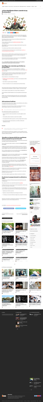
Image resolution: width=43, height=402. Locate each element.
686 (40, 292)
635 (13, 233)
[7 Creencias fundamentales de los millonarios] (31, 345)
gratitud (21, 182)
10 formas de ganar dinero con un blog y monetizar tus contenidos (21, 244)
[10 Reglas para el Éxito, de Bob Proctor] (17, 323)
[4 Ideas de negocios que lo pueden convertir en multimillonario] (22, 249)
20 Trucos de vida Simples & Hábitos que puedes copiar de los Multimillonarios (23, 318)
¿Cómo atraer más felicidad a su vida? (37, 386)
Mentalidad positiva (33, 193)
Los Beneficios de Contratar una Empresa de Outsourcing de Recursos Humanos (37, 208)
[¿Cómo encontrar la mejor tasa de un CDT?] (22, 257)
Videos (36, 6)
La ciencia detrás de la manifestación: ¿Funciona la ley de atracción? (7, 244)
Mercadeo (31, 243)
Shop (14, 0)
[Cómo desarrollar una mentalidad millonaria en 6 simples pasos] (8, 299)
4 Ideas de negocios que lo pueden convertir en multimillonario (20, 251)
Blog (9, 0)
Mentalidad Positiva (23, 6)
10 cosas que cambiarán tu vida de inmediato (23, 314)
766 (13, 247)
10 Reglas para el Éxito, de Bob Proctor (23, 322)
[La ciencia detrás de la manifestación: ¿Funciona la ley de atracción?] (8, 239)
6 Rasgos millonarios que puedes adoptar (37, 199)
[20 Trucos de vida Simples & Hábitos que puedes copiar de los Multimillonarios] (17, 318)
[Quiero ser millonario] (4, 3)
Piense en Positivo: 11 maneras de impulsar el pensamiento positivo (22, 214)
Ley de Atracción (16, 6)
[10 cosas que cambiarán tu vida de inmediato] (17, 315)
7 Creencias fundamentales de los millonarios (37, 314)
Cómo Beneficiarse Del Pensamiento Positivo (34, 195)
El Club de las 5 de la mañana (23, 325)
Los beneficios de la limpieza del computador (13, 205)
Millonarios (29, 6)
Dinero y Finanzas (5, 6)
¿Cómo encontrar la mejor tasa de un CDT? (21, 259)
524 (13, 293)
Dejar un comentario (6, 218)
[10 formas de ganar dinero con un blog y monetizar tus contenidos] (22, 239)
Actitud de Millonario (33, 235)
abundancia (11, 166)
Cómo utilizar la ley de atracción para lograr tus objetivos (7, 232)
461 (13, 279)
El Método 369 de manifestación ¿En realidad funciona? (7, 259)
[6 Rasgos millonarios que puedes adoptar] (31, 200)
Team (12, 0)
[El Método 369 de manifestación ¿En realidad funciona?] (8, 257)
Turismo (32, 6)
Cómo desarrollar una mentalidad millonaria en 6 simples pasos (6, 304)
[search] (40, 6)
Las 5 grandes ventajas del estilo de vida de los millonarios (7, 214)
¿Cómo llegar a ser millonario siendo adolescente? (37, 383)
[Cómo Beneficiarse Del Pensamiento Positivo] (35, 192)
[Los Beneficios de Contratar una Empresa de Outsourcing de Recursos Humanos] (31, 208)
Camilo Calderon (5, 233)
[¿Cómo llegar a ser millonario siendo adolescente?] (31, 382)
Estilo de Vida (10, 6)
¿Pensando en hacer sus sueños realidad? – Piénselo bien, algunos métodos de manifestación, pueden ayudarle (8, 252)
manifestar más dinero (17, 42)
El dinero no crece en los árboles (8, 78)
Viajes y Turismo (32, 245)
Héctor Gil (4, 293)
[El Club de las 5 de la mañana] (17, 326)
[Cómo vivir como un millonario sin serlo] (35, 285)
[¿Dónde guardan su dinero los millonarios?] (22, 226)
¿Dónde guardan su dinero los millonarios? (21, 232)
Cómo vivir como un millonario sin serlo (35, 291)
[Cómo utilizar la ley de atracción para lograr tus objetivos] (8, 226)
